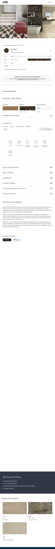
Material (11, 45)
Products (8, 45)
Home (4, 45)
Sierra (4, 518)
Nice (4, 538)
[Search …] (49, 2)
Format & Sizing (9, 183)
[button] (2, 22)
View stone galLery (9, 91)
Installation (7, 178)
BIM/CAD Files (8, 173)
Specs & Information (11, 167)
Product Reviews (9, 194)
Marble (15, 45)
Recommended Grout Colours (14, 188)
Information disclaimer (11, 115)
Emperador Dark (32, 519)
